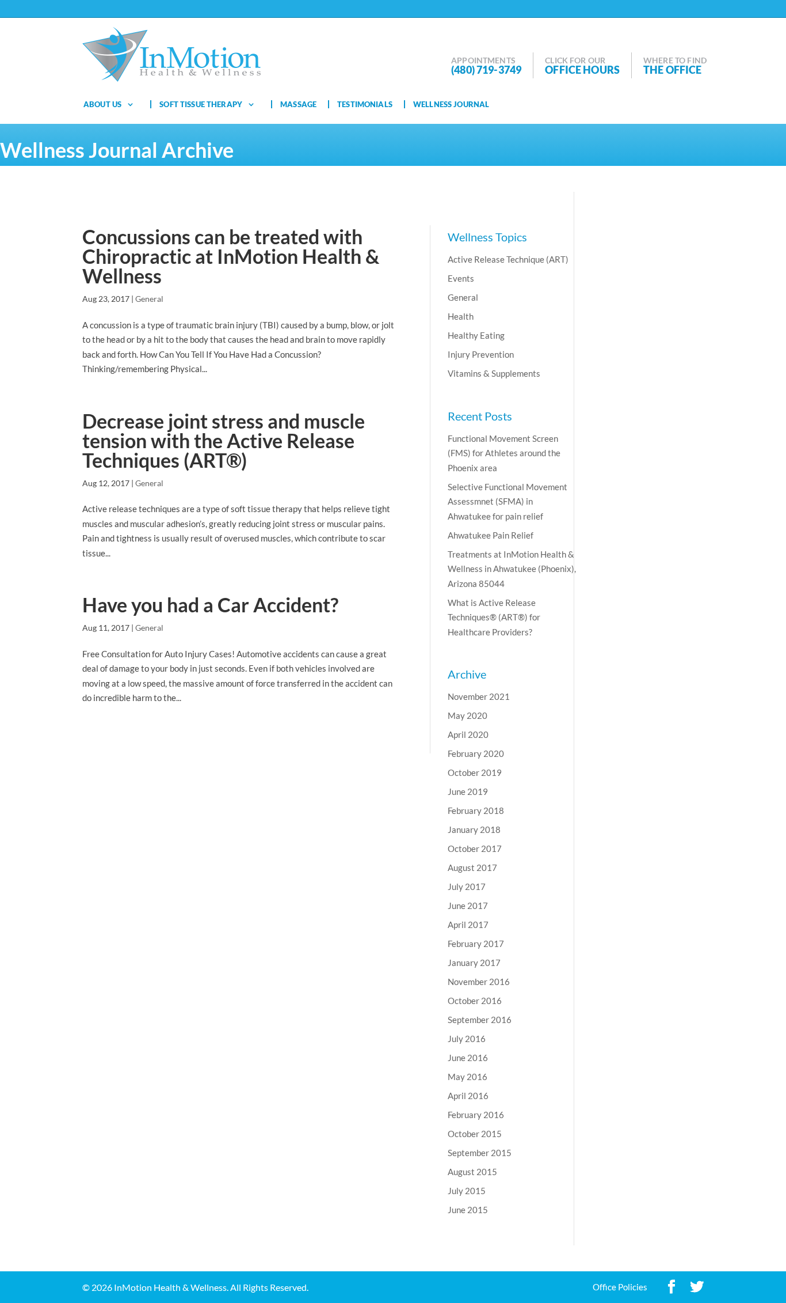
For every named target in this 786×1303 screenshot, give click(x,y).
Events (461, 278)
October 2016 (475, 1000)
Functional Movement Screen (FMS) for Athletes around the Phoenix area (504, 453)
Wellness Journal (451, 104)
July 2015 (467, 1190)
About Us (102, 104)
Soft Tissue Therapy (200, 104)
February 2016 (476, 1114)
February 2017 (476, 943)
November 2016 (479, 981)
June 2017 (468, 905)
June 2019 (468, 791)
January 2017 (474, 962)
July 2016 (467, 1038)
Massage (298, 104)
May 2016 (467, 1076)
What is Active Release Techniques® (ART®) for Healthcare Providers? (494, 617)
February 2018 (476, 810)
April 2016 (468, 1095)
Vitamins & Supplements (494, 373)
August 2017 (472, 867)
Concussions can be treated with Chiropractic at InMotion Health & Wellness (230, 256)
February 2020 (476, 753)
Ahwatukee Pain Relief (490, 535)
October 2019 (475, 772)
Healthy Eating (476, 335)
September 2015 (480, 1152)
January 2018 (474, 829)
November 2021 (479, 696)
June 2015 (468, 1209)
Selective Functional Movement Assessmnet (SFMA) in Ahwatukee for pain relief (507, 501)
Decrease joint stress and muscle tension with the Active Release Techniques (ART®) (223, 440)
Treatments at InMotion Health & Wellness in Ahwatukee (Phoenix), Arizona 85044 (512, 569)
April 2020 (468, 734)
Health (461, 316)
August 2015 (472, 1171)
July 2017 (467, 886)
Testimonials (364, 104)
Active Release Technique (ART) (508, 259)
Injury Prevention (481, 354)
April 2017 (468, 924)
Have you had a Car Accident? (210, 604)
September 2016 (480, 1019)
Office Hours (582, 69)
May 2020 (467, 715)
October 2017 (475, 848)
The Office (672, 69)
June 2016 (468, 1057)
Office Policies (620, 1287)
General (149, 299)
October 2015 (475, 1133)
